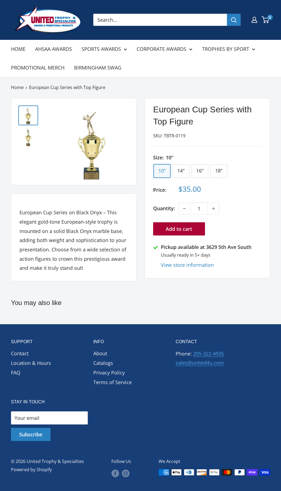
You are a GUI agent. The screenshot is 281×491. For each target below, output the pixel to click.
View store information (187, 265)
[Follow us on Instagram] (126, 473)
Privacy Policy (109, 372)
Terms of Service (112, 382)
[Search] (234, 20)
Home (17, 87)
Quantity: (164, 208)
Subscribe (30, 434)
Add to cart (179, 229)
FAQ (15, 372)
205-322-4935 (208, 353)
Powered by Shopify (31, 470)
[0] (265, 19)
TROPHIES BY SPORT (225, 49)
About (100, 353)
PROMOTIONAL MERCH (37, 67)
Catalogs (103, 363)
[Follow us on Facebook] (115, 473)
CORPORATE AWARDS (161, 49)
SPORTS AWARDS (101, 49)
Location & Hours (31, 363)
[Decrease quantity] (184, 208)
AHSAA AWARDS (53, 49)
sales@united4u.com (200, 362)
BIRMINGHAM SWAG (97, 67)
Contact (20, 353)
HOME (18, 49)
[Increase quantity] (213, 208)
